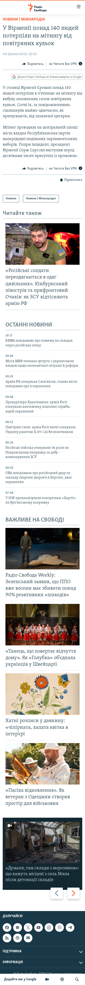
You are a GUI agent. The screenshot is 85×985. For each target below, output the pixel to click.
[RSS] (7, 938)
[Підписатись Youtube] (38, 927)
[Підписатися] (28, 938)
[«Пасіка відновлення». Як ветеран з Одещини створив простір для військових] (42, 764)
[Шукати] (77, 979)
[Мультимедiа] (47, 979)
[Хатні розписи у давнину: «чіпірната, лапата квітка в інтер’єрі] (42, 694)
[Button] (33, 64)
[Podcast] (17, 938)
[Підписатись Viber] (59, 927)
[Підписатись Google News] (17, 927)
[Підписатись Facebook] (7, 927)
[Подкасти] (62, 979)
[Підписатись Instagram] (49, 927)
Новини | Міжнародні (24, 20)
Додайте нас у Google (20, 979)
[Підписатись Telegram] (70, 927)
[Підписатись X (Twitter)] (28, 927)
